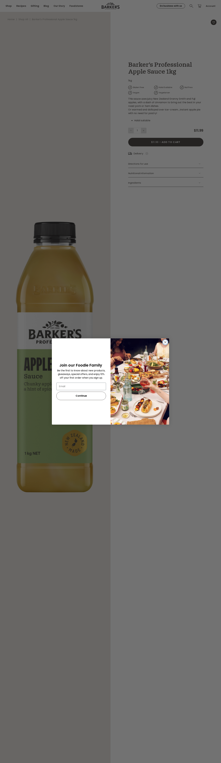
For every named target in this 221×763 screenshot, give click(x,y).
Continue (81, 396)
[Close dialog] (165, 342)
